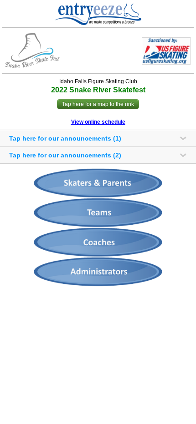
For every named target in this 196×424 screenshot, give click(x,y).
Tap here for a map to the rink (98, 104)
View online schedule (98, 122)
